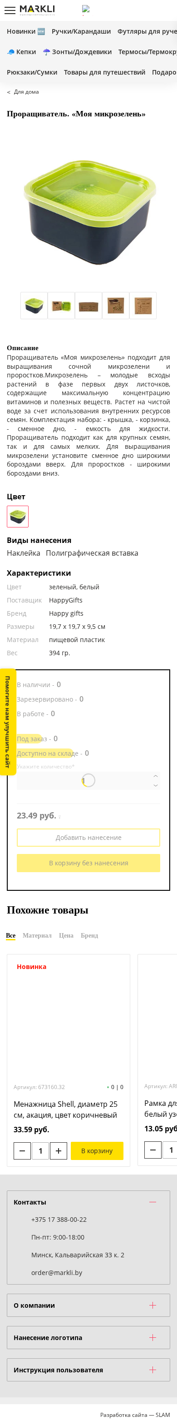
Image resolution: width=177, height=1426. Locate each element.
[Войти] (133, 10)
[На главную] (37, 10)
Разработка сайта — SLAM (135, 1415)
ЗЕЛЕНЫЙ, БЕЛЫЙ (18, 516)
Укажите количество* (46, 766)
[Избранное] (149, 10)
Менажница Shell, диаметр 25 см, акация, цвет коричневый (66, 1109)
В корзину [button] (97, 1150)
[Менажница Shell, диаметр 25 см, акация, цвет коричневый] (68, 1018)
